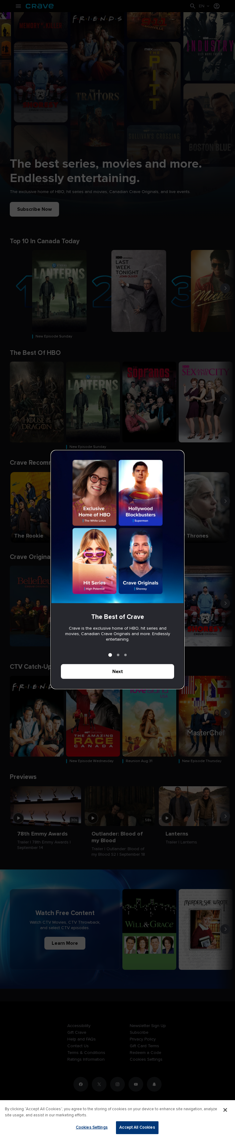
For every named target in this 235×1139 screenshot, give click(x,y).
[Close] (225, 1110)
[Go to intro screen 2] (118, 655)
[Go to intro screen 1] (110, 655)
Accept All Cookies (137, 1127)
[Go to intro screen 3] (125, 655)
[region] (117, 1119)
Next (117, 671)
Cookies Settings (92, 1127)
